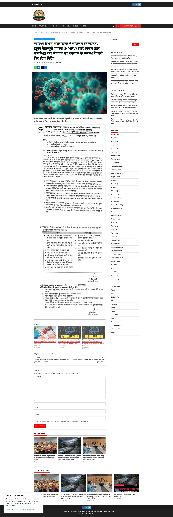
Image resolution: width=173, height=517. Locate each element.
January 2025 (115, 201)
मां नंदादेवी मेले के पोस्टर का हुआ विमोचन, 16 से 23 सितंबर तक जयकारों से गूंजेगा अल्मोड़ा (45, 445)
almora (41, 354)
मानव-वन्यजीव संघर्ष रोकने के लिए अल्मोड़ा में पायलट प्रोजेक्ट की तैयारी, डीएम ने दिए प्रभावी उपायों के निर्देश (94, 445)
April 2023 (114, 275)
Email (36, 408)
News (45, 39)
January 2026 (115, 159)
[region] (23, 503)
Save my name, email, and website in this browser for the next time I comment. (62, 422)
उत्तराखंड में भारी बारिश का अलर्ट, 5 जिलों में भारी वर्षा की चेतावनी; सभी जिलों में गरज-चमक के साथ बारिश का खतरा (69, 445)
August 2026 (115, 134)
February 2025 (116, 198)
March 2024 (115, 236)
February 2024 (116, 240)
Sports (83, 26)
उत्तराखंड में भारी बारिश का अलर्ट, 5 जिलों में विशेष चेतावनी (126, 483)
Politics (113, 311)
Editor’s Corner (58, 26)
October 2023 (116, 254)
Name (36, 401)
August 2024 (115, 219)
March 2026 (115, 152)
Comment (38, 376)
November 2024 (117, 208)
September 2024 (117, 215)
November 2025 (117, 166)
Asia (112, 293)
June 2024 (114, 226)
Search (114, 39)
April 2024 (114, 233)
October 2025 (116, 169)
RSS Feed (114, 314)
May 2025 (114, 187)
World (75, 26)
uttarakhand (52, 354)
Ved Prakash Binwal (39, 62)
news (45, 354)
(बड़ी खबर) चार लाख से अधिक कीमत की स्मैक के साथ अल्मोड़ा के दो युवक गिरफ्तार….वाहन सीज (51, 359)
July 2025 (114, 180)
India (68, 26)
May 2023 (114, 272)
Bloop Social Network (106, 511)
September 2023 (117, 258)
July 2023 (114, 265)
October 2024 (116, 212)
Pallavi (113, 94)
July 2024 (114, 222)
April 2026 (114, 148)
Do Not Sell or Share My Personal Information (20, 509)
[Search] (113, 26)
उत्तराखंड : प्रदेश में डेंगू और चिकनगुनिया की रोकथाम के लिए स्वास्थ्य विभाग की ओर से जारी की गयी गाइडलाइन (45, 341)
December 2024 (117, 205)
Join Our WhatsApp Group (130, 26)
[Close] (41, 494)
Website (37, 415)
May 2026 (114, 145)
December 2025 (117, 162)
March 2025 (115, 194)
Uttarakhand (43, 26)
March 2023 (115, 279)
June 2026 (114, 141)
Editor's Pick (115, 297)
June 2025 (114, 184)
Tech (113, 322)
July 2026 (114, 138)
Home (34, 26)
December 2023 (117, 247)
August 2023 (115, 261)
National (114, 304)
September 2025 (117, 173)
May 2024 (114, 229)
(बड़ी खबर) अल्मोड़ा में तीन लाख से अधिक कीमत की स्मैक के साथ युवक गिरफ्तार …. (88, 359)
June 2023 (114, 268)
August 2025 (115, 177)
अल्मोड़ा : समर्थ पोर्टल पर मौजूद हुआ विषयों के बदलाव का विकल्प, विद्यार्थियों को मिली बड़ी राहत (124, 113)
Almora (36, 39)
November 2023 (117, 251)
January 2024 (115, 244)
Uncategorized (116, 325)
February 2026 (116, 155)
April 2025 (114, 191)
